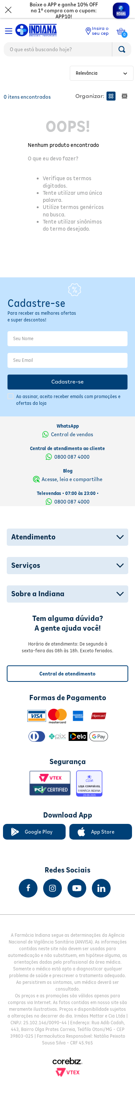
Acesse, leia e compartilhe (72, 479)
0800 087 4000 (72, 457)
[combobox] (67, 51)
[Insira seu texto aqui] (28, 888)
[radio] (111, 96)
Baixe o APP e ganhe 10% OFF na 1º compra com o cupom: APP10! (64, 10)
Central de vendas (72, 434)
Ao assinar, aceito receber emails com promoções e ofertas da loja (68, 400)
